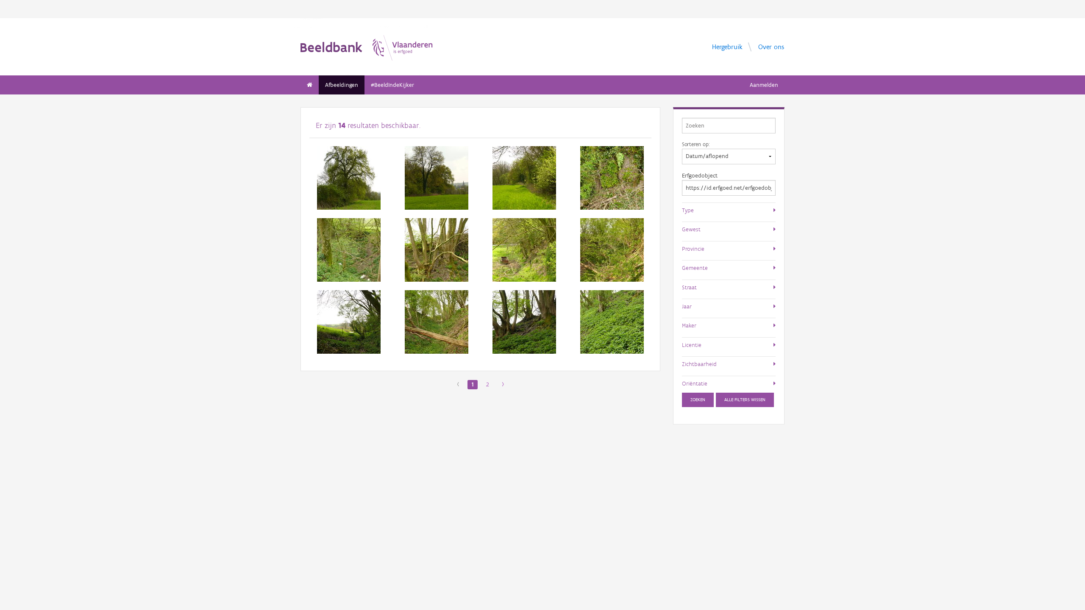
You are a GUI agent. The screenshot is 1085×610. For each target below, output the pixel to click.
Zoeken (697, 399)
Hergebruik (727, 46)
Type (688, 210)
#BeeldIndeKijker (392, 85)
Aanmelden (764, 85)
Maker (689, 325)
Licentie (691, 345)
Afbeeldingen (341, 85)
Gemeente (695, 268)
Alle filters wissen (744, 399)
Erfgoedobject (700, 175)
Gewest (691, 229)
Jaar (687, 306)
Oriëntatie (694, 383)
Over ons (771, 46)
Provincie (693, 248)
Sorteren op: (695, 144)
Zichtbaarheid (699, 364)
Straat (689, 287)
